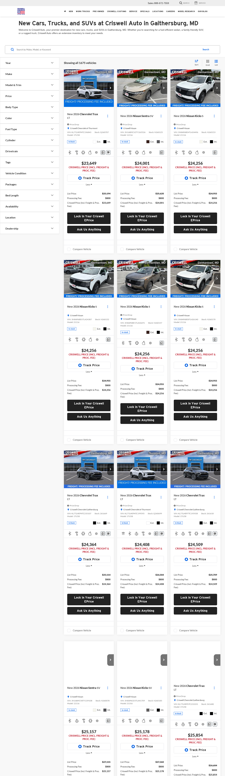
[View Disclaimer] (96, 152)
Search (206, 49)
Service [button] (133, 11)
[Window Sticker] (108, 152)
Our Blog (202, 11)
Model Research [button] (186, 11)
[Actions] (108, 116)
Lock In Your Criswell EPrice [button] (89, 218)
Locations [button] (157, 11)
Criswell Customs (116, 11)
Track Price (91, 178)
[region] (89, 199)
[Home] (65, 11)
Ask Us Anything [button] (89, 229)
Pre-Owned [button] (98, 11)
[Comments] (103, 152)
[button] (110, 88)
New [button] (71, 11)
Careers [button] (170, 11)
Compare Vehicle (82, 249)
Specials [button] (144, 11)
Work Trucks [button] (83, 11)
